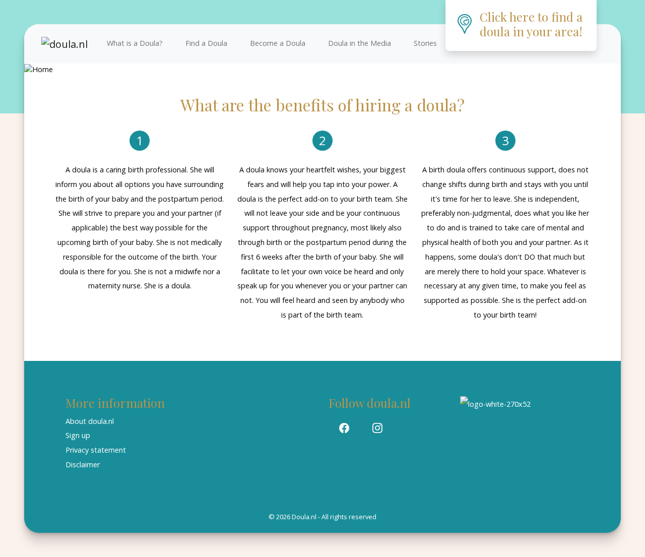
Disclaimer (83, 464)
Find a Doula (206, 43)
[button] (344, 428)
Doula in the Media (359, 43)
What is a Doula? (135, 43)
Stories (425, 43)
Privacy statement (96, 450)
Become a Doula (277, 43)
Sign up (78, 435)
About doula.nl (90, 421)
